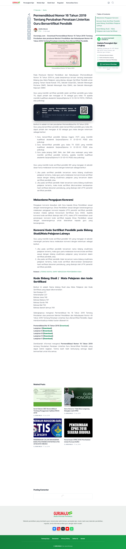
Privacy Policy (65, 538)
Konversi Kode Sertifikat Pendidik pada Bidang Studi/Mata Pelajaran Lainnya (108, 23)
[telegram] (29, 30)
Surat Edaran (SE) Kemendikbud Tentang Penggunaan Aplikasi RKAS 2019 (46, 411)
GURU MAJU (58, 546)
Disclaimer (55, 538)
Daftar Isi (75, 538)
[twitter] (29, 23)
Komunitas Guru (72, 3)
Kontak (83, 538)
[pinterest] (29, 34)
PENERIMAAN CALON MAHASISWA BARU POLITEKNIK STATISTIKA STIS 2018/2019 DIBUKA (46, 442)
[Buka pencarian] (113, 2)
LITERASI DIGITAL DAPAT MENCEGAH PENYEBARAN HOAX (60, 272)
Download (64, 326)
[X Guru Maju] (63, 529)
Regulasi (60, 3)
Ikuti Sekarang (84, 117)
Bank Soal (51, 3)
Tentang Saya (45, 538)
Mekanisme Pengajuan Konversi (107, 18)
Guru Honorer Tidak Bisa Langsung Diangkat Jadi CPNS (76, 410)
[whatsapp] (29, 26)
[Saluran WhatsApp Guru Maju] (71, 529)
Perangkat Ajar (28, 3)
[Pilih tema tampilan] (109, 3)
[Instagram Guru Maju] (58, 529)
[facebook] (29, 19)
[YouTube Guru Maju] (67, 529)
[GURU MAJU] (16, 2)
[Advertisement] (63, 368)
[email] (29, 38)
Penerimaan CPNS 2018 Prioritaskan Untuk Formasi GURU (77, 441)
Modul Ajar (41, 3)
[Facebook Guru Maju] (54, 529)
